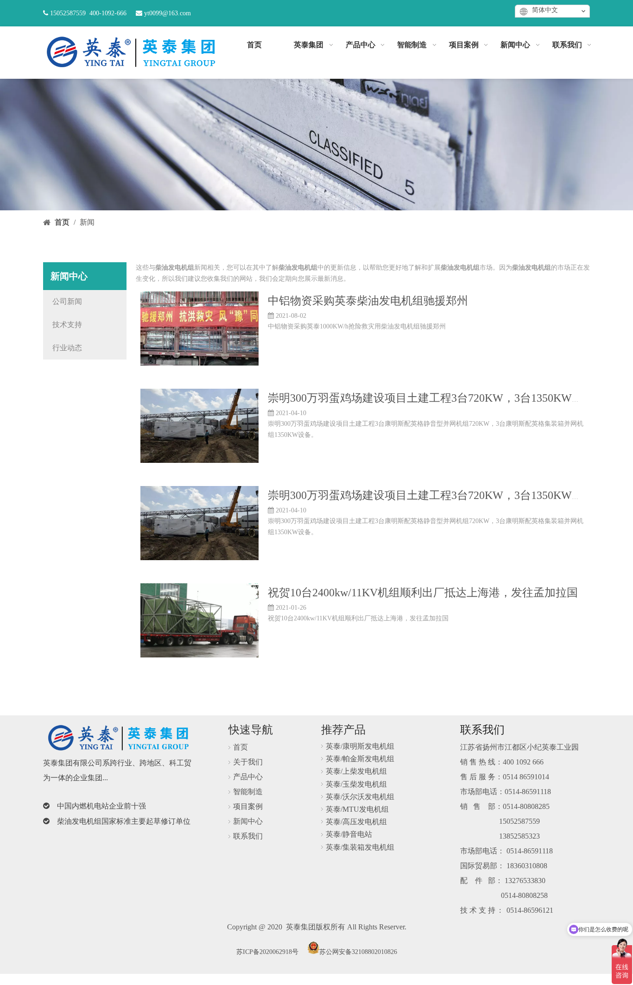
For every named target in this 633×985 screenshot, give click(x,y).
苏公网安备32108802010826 (358, 951)
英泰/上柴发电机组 (356, 771)
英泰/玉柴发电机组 (356, 784)
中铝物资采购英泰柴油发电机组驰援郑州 (368, 301)
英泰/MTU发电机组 (357, 809)
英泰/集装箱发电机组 (360, 847)
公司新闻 (67, 301)
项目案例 (248, 806)
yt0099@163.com (167, 13)
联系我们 (248, 836)
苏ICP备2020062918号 (267, 951)
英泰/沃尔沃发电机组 (360, 797)
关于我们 (248, 762)
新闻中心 (248, 821)
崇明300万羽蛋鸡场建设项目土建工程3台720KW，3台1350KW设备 (431, 398)
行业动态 (67, 348)
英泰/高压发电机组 (356, 822)
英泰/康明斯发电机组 (360, 746)
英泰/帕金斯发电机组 (360, 759)
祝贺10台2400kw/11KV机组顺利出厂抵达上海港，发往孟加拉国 (423, 593)
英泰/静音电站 (349, 834)
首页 (240, 747)
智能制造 (248, 792)
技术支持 (67, 324)
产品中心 (248, 777)
